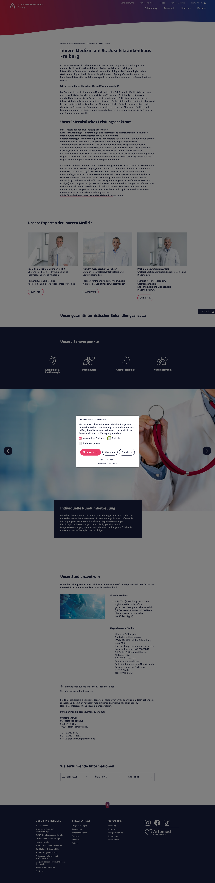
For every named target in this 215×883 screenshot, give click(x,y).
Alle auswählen (90, 452)
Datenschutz (112, 463)
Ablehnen (110, 452)
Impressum (102, 463)
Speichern (127, 452)
